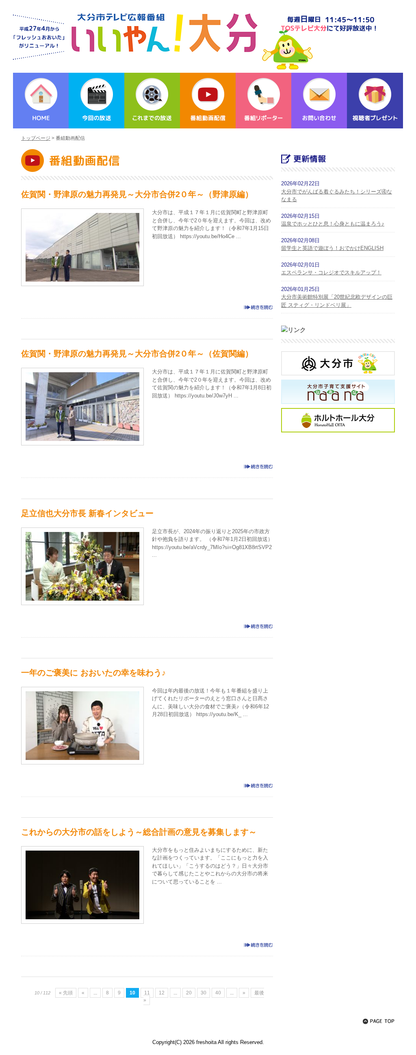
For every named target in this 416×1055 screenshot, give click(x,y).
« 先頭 (66, 993)
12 (162, 993)
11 (147, 993)
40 (218, 993)
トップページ (35, 138)
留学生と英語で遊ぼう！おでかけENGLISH (332, 248)
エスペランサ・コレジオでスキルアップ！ (331, 272)
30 (203, 993)
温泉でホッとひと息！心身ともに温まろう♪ (332, 224)
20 (189, 993)
